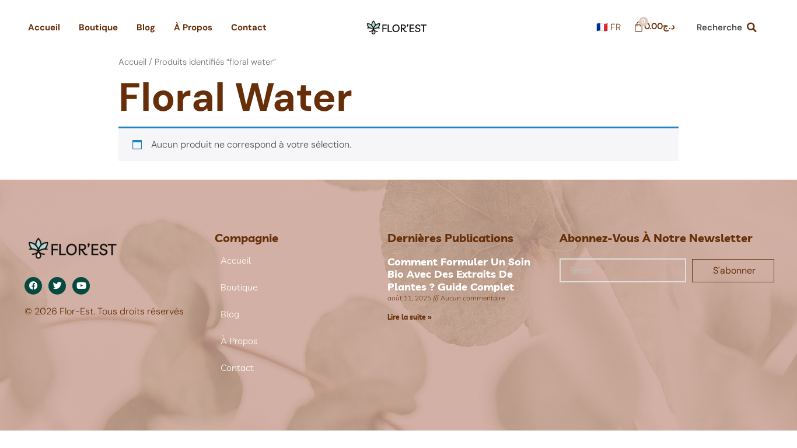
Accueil (44, 27)
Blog (146, 27)
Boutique (98, 27)
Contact (249, 27)
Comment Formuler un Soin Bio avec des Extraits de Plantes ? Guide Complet (458, 274)
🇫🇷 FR (608, 27)
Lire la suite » (409, 317)
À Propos (193, 27)
